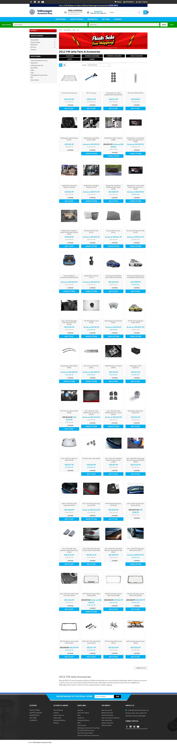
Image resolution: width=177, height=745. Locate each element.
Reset (171, 24)
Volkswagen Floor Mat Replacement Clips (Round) (113, 93)
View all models (106, 725)
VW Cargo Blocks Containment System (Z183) (69, 276)
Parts (79, 715)
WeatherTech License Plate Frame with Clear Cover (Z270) (135, 187)
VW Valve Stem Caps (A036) (91, 458)
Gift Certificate (129, 2)
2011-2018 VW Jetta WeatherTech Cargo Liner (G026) (91, 412)
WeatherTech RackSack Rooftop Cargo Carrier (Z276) (113, 187)
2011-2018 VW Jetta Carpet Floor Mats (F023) (69, 594)
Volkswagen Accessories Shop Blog (88, 728)
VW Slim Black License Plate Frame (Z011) (69, 642)
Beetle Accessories (107, 713)
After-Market (34, 68)
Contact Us (80, 718)
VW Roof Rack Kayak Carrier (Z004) (135, 642)
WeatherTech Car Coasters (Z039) (113, 366)
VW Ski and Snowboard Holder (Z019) (135, 321)
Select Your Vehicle (83, 713)
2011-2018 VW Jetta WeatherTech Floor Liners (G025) (113, 412)
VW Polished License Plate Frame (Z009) (91, 594)
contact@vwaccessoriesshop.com (138, 710)
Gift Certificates (58, 710)
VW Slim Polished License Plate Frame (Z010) (135, 594)
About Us (80, 710)
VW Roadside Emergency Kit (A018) (113, 504)
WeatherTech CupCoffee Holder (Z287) (91, 139)
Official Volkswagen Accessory (39, 60)
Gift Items (106, 19)
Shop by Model (60, 19)
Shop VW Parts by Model (85, 733)
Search (164, 24)
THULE (32, 70)
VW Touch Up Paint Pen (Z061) (91, 366)
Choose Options (91, 153)
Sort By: (84, 65)
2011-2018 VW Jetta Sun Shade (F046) (69, 459)
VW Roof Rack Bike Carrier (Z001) (113, 642)
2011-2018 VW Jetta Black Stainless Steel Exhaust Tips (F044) (113, 550)
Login (139, 2)
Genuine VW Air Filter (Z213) (113, 231)
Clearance (118, 19)
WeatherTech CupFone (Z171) (91, 276)
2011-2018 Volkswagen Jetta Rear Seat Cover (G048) (69, 322)
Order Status (57, 718)
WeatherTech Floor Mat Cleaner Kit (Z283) (69, 186)
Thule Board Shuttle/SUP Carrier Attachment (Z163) (113, 276)
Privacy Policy (81, 725)
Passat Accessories (107, 715)
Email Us (98, 11)
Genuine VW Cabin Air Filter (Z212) (136, 231)
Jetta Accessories (106, 720)
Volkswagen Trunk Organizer (135, 366)
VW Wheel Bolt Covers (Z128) (91, 321)
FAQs (79, 723)
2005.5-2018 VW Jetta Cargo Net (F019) (69, 504)
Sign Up (145, 2)
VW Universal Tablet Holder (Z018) (69, 411)
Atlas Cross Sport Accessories (110, 718)
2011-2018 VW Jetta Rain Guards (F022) (135, 504)
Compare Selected (141, 668)
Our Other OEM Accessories (85, 730)
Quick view (69, 89)
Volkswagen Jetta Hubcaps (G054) (69, 139)
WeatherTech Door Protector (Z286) (113, 139)
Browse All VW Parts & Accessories (88, 735)
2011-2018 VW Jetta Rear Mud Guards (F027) (135, 549)
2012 (78, 30)
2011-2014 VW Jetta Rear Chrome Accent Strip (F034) (91, 549)
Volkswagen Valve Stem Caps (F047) (135, 411)
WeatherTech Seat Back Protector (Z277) (91, 186)
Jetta (73, 29)
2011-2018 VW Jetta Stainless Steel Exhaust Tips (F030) (69, 550)
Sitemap (56, 723)
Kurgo (32, 73)
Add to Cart (69, 108)
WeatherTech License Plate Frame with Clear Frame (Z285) (135, 139)
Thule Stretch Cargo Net (69, 93)
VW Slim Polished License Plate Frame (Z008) (113, 594)
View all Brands (35, 80)
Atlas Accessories (106, 710)
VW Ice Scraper (91, 93)
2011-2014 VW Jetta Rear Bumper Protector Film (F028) (113, 460)
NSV (32, 77)
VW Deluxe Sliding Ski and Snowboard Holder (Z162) (135, 276)
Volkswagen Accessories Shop (39, 75)
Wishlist (119, 2)
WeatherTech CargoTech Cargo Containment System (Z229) (69, 232)
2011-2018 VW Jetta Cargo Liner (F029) (91, 504)
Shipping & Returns (59, 720)
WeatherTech (93, 19)
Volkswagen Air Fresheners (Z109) (113, 321)
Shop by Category (76, 19)
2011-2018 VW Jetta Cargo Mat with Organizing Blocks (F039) (135, 460)
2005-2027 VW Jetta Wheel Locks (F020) (91, 642)
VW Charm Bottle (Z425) (135, 93)
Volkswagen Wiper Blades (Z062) (69, 366)
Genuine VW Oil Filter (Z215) (91, 231)
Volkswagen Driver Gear (37, 65)
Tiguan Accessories (107, 723)
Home (60, 29)
